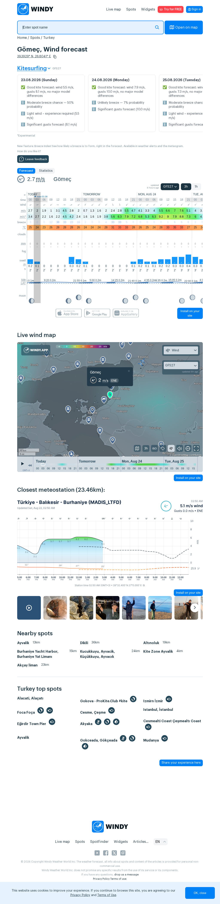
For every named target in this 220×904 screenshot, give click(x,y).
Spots (131, 9)
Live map (113, 9)
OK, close (200, 893)
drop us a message (126, 874)
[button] (55, 57)
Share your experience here (181, 762)
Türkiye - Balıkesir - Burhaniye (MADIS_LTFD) (69, 502)
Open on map (186, 27)
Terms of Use (106, 895)
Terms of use (118, 879)
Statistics (46, 170)
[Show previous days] (30, 465)
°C (24, 227)
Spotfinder (99, 841)
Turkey (49, 37)
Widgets (148, 9)
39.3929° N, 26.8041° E (34, 56)
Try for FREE (173, 9)
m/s (40, 179)
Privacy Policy (101, 879)
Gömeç (62, 179)
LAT (23, 283)
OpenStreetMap (180, 455)
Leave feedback (36, 159)
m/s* (23, 216)
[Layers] (137, 448)
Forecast (26, 170)
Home (22, 37)
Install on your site (190, 313)
